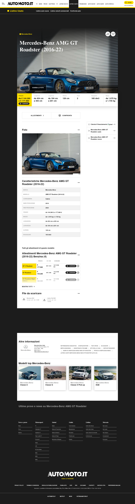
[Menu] (3, 4)
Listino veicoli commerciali (59, 11)
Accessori (104, 346)
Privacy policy (19, 485)
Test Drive (94, 346)
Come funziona (72, 425)
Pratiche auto (71, 436)
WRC (36, 456)
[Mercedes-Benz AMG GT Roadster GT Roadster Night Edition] (78, 280)
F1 (35, 425)
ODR (71, 485)
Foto (24, 129)
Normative (71, 432)
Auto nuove (105, 425)
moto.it (62, 496)
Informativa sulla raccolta (8, 503)
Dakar (36, 442)
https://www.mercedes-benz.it (41, 351)
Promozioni (105, 439)
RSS (76, 485)
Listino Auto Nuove (90, 425)
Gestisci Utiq (101, 485)
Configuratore (83, 346)
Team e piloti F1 (38, 436)
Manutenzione (72, 429)
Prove (19, 429)
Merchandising (66, 348)
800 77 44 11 (37, 350)
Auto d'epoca (105, 432)
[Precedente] (25, 154)
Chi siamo (83, 485)
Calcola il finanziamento (99, 124)
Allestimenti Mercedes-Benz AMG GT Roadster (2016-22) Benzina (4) (49, 254)
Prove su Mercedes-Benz (102, 350)
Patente (70, 439)
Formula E (37, 439)
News (19, 425)
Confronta (25, 103)
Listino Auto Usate (89, 429)
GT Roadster (27, 273)
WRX (36, 459)
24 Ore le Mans (38, 449)
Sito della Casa (95, 348)
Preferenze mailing (114, 485)
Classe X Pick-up (78, 384)
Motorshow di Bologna (56, 439)
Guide (71, 422)
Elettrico (20, 432)
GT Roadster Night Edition (29, 280)
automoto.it (51, 496)
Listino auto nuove (42, 11)
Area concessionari (128, 5)
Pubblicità (63, 485)
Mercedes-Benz (26, 34)
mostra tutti (27, 287)
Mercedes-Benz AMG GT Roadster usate (99, 130)
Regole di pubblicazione (49, 485)
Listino (88, 422)
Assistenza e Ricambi (81, 348)
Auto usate (105, 429)
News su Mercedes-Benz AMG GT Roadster (77, 350)
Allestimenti (36, 115)
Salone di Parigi (55, 436)
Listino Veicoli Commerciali (91, 432)
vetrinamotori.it (82, 496)
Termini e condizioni (33, 485)
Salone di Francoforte (56, 429)
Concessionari (106, 436)
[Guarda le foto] (24, 87)
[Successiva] (77, 154)
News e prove (22, 422)
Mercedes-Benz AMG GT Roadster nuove (99, 138)
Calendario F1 (38, 429)
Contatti (91, 485)
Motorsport (39, 422)
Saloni (54, 422)
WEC (36, 453)
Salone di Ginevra (55, 432)
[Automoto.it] (20, 3)
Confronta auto (75, 11)
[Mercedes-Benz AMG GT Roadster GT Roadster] (78, 272)
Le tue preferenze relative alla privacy (31, 503)
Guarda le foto (38, 87)
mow (70, 496)
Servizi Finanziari (109, 348)
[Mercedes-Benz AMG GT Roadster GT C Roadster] (78, 266)
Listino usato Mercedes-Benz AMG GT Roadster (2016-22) (79, 353)
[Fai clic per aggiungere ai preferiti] (113, 34)
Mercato (105, 422)
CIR (36, 446)
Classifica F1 (38, 432)
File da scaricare (32, 293)
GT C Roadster (28, 266)
